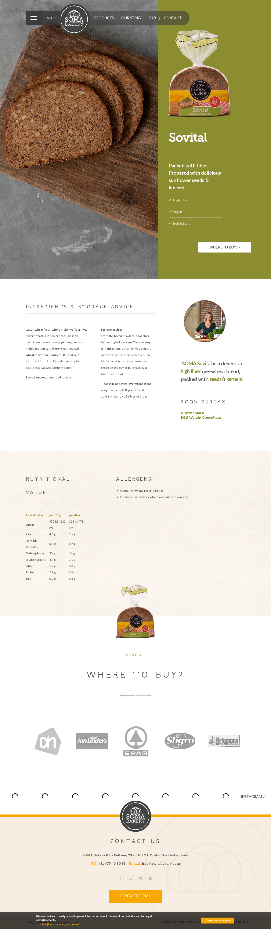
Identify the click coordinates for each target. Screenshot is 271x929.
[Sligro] (142, 741)
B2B (152, 18)
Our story (131, 18)
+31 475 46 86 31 (111, 863)
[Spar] (98, 741)
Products (104, 18)
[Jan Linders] (54, 741)
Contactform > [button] (135, 896)
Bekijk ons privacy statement (60, 924)
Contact (172, 18)
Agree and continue (218, 920)
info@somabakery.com (161, 863)
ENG (49, 18)
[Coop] (230, 741)
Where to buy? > (225, 247)
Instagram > (253, 797)
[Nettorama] (186, 741)
